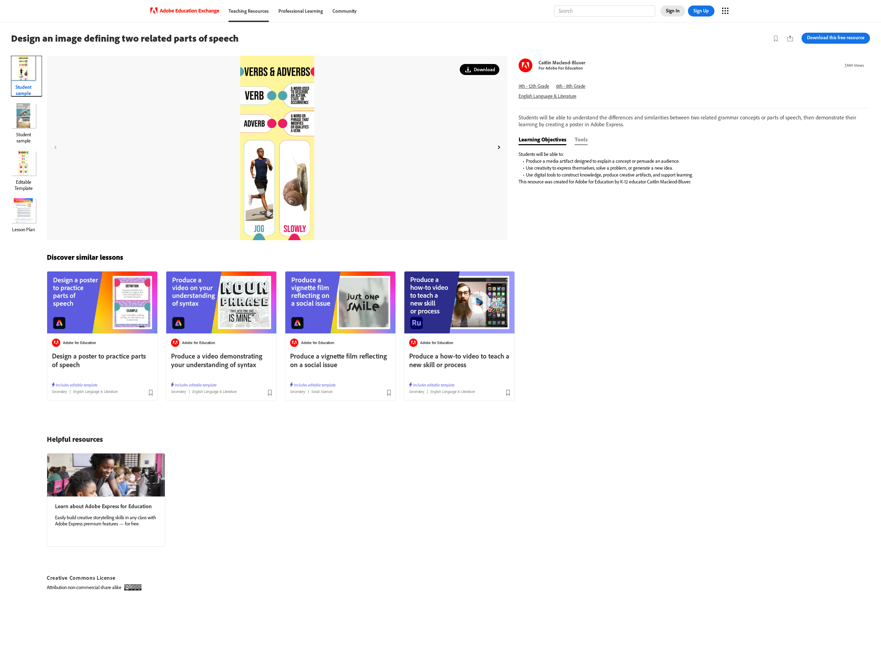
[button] (479, 69)
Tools (581, 139)
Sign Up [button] (701, 11)
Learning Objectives (542, 139)
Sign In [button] (673, 11)
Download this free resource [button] (835, 37)
